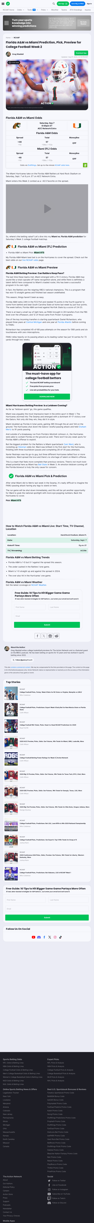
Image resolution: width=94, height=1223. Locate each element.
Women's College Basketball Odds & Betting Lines (22, 1077)
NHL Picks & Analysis (55, 1081)
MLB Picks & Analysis (55, 1077)
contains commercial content (20, 667)
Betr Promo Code (54, 1157)
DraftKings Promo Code (56, 1125)
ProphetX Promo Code (56, 1121)
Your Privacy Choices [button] (11, 1216)
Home (8, 38)
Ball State (42, 464)
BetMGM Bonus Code (55, 1096)
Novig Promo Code (54, 1114)
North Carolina (8, 1139)
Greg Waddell (18, 54)
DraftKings (32, 165)
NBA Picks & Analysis (55, 1066)
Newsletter (7, 1208)
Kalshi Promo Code (54, 1111)
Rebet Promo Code (55, 1161)
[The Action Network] (8, 4)
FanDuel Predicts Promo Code (59, 1107)
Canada (6, 1146)
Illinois (5, 1121)
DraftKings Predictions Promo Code (61, 1118)
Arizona (6, 1107)
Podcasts (6, 1205)
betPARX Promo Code (56, 1136)
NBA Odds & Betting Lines (13, 1066)
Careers (6, 1191)
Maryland (6, 1103)
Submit (47, 625)
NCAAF (17, 38)
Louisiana (6, 1100)
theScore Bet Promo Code (57, 1132)
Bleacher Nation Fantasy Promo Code (62, 1153)
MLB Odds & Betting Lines (13, 1081)
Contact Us (7, 1212)
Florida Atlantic (65, 322)
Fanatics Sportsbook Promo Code (60, 1093)
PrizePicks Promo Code (56, 1171)
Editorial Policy (9, 1187)
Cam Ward (68, 444)
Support (6, 1201)
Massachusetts (9, 1132)
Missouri (6, 1143)
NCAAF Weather (38, 585)
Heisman (22, 447)
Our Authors (7, 1183)
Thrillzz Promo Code (55, 1168)
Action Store (8, 1194)
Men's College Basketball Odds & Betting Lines (21, 1073)
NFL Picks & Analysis (55, 1063)
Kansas (6, 1136)
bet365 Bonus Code (55, 1100)
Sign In (89, 4)
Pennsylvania (8, 1118)
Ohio (5, 1128)
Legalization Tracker (11, 1093)
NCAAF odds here (62, 165)
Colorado (6, 1111)
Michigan (6, 1125)
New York (7, 1096)
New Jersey (7, 1114)
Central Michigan (34, 322)
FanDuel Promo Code (55, 1128)
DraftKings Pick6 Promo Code (59, 1146)
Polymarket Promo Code (57, 1103)
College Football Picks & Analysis (60, 1070)
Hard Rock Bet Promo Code (58, 1139)
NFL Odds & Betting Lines (13, 1063)
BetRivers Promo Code (56, 1143)
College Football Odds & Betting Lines (18, 1070)
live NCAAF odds (30, 260)
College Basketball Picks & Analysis (61, 1073)
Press (5, 1198)
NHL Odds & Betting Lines (13, 1084)
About (5, 1180)
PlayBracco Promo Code (57, 1164)
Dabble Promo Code (55, 1150)
